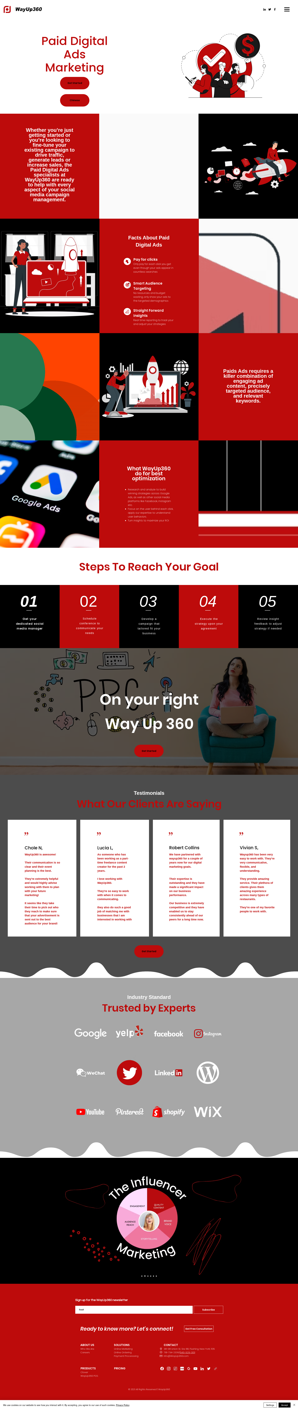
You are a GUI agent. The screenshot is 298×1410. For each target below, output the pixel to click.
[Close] (294, 1405)
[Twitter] (269, 9)
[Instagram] (168, 1368)
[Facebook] (275, 9)
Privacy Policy (122, 1405)
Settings (270, 1405)
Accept (284, 1405)
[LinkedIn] (264, 9)
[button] (287, 9)
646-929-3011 (187, 1352)
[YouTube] (195, 1368)
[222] (208, 1368)
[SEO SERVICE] (147, 1276)
